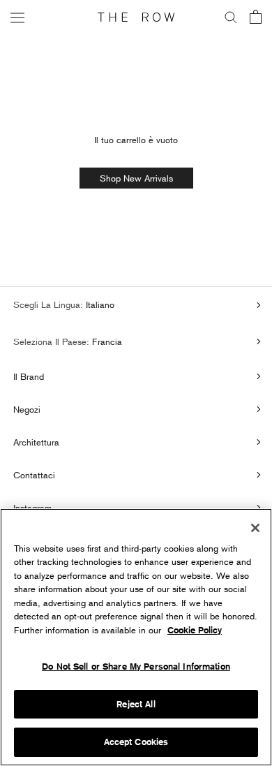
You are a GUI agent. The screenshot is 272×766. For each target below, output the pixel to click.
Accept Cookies (136, 742)
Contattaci (34, 474)
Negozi (26, 409)
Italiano (98, 304)
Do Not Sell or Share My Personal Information (136, 666)
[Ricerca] (231, 17)
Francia (105, 341)
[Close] (255, 528)
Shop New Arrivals (136, 178)
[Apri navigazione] (17, 17)
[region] (136, 637)
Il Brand (28, 376)
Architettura (36, 442)
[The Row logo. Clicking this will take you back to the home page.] (136, 17)
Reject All (135, 704)
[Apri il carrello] (256, 18)
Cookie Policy (194, 630)
